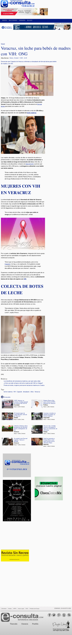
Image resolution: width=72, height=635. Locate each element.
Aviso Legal (21, 608)
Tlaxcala (13, 624)
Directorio (4, 608)
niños (32, 392)
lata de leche (30, 164)
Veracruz (37, 392)
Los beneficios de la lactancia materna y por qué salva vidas (22, 381)
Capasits (7, 264)
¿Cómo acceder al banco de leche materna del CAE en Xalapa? (23, 383)
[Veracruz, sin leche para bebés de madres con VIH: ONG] (30, 95)
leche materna (31, 113)
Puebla (35, 624)
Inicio (4, 20)
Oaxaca (24, 624)
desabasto (26, 392)
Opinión (22, 20)
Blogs (29, 20)
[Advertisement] (16, 35)
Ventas (10, 608)
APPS (14, 608)
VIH (25, 279)
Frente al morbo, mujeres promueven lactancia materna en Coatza (24, 385)
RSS (27, 608)
